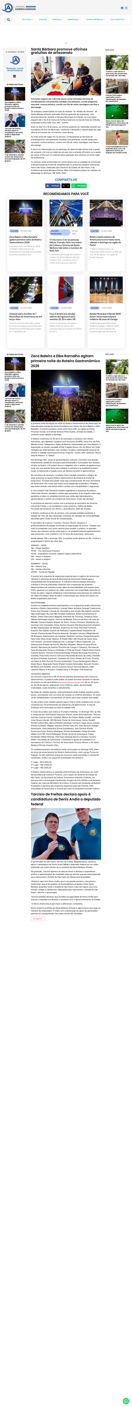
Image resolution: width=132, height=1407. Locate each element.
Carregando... (38, 919)
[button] (52, 185)
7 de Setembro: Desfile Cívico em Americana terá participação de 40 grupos (15, 158)
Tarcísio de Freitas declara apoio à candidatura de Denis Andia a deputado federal (14, 132)
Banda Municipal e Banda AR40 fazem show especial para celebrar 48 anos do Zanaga (105, 316)
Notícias (26, 19)
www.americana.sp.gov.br (71, 682)
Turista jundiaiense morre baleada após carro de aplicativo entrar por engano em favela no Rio (116, 149)
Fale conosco (117, 19)
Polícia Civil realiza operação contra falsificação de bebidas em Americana (116, 98)
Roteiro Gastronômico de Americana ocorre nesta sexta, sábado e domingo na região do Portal (105, 241)
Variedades (72, 19)
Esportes (57, 19)
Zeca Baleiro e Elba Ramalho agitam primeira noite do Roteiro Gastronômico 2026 (14, 106)
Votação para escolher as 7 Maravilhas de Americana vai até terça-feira (25, 316)
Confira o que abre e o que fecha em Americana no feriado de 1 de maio (116, 73)
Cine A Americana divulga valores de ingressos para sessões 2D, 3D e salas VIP (62, 316)
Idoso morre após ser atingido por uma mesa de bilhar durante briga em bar (117, 124)
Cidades (43, 19)
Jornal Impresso (94, 19)
